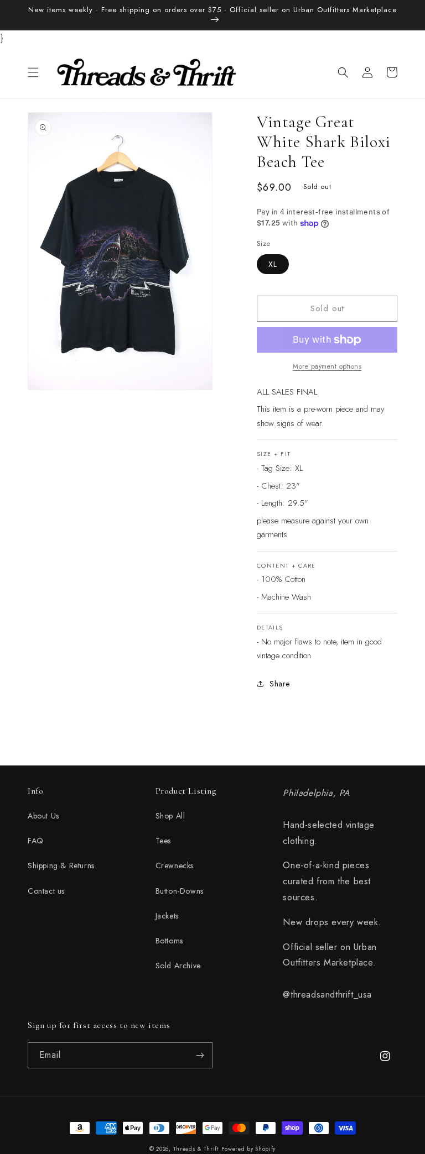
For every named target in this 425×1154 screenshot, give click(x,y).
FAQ (36, 840)
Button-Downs (180, 890)
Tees (163, 840)
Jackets (167, 915)
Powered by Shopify (248, 1149)
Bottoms (169, 940)
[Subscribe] (200, 1055)
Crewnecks (175, 865)
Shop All (170, 815)
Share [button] (279, 683)
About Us (43, 815)
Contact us (46, 890)
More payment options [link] (327, 366)
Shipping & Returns (61, 865)
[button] (33, 72)
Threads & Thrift (196, 1149)
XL (272, 264)
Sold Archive (178, 965)
